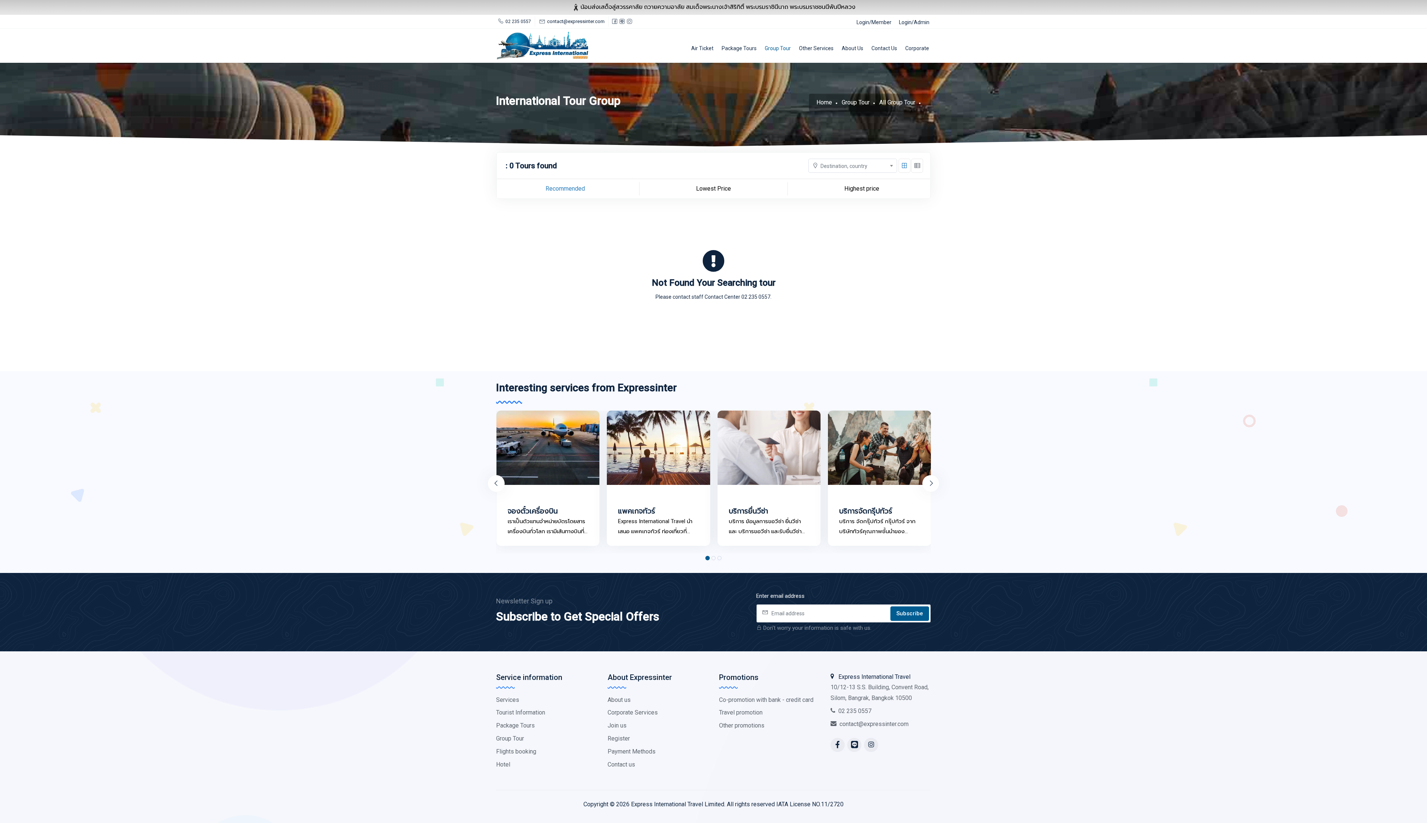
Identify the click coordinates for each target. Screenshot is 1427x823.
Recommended (565, 188)
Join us (617, 725)
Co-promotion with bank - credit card (766, 699)
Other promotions (741, 725)
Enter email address (780, 596)
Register (619, 738)
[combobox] (852, 166)
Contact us (884, 48)
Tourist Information (520, 712)
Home (824, 102)
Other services (816, 48)
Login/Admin (914, 22)
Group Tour (778, 48)
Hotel (503, 764)
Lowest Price (713, 188)
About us (852, 48)
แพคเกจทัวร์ (636, 511)
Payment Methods (632, 751)
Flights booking (516, 751)
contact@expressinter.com (874, 724)
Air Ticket (702, 48)
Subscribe (909, 613)
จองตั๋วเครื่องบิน (533, 511)
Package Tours (739, 48)
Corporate (917, 48)
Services (507, 699)
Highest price (861, 188)
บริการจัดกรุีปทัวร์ (865, 511)
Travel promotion (741, 712)
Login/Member (874, 22)
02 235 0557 (854, 711)
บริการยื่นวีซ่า (748, 511)
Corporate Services (633, 712)
